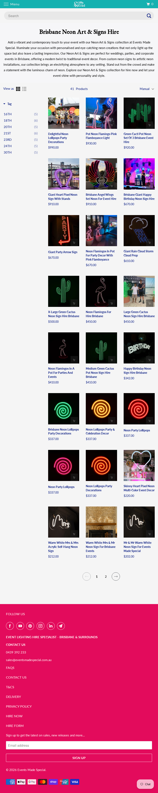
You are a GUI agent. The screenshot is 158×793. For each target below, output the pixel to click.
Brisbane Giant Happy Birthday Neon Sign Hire (139, 196)
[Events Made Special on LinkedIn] (51, 626)
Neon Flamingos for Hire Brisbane (98, 314)
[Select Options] (149, 186)
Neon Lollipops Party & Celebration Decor (100, 431)
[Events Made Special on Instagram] (41, 626)
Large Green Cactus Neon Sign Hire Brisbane (139, 314)
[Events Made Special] (79, 4)
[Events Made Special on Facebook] (10, 626)
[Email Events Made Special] (61, 626)
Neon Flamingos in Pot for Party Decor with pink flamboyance (100, 255)
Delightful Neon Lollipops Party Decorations (58, 138)
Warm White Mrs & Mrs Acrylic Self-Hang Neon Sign (63, 547)
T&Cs (10, 687)
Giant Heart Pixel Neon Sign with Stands (62, 196)
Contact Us (16, 677)
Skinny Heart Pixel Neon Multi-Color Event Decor (139, 488)
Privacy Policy (19, 706)
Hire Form (15, 726)
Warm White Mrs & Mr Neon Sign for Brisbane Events (100, 547)
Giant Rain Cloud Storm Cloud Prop (138, 253)
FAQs (10, 668)
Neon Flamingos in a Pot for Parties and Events (61, 372)
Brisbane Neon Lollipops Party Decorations (63, 431)
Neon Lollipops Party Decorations (99, 488)
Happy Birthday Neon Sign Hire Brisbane (137, 370)
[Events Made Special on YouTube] (21, 626)
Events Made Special (31, 770)
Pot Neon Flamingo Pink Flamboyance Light (101, 136)
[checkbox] (21, 114)
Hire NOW (14, 716)
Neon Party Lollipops (137, 430)
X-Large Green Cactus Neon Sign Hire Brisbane (63, 314)
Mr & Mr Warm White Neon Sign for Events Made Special (137, 547)
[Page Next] (116, 576)
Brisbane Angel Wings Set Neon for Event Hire (101, 196)
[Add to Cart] (74, 125)
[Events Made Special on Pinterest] (31, 626)
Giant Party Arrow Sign (62, 252)
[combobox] (79, 16)
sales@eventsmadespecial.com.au (28, 660)
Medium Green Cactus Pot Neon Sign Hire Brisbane (100, 372)
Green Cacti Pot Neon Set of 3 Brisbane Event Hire (138, 138)
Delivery (13, 697)
